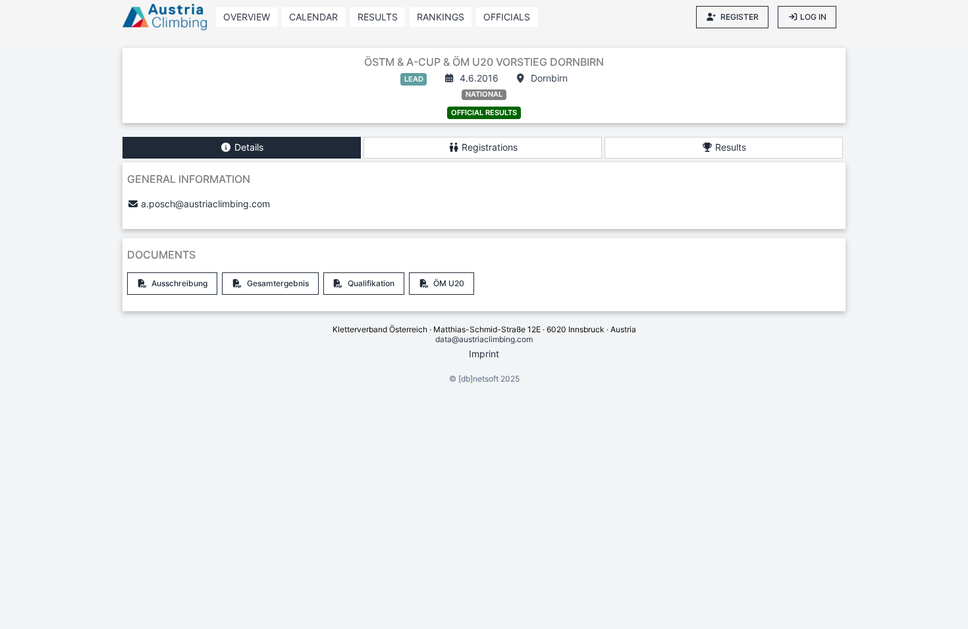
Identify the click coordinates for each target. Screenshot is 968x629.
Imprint (484, 353)
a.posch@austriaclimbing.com (205, 203)
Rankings (440, 16)
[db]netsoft (478, 379)
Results (378, 16)
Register (739, 17)
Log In (813, 17)
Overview (246, 16)
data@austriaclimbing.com (484, 339)
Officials (506, 16)
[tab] (241, 148)
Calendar (313, 16)
